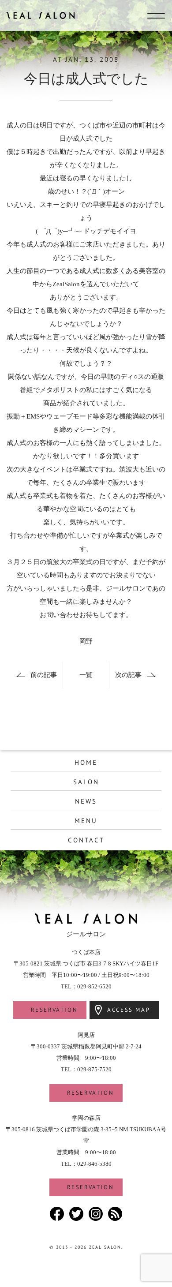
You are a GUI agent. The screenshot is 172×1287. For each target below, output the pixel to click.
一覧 (86, 674)
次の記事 (128, 674)
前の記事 (43, 674)
